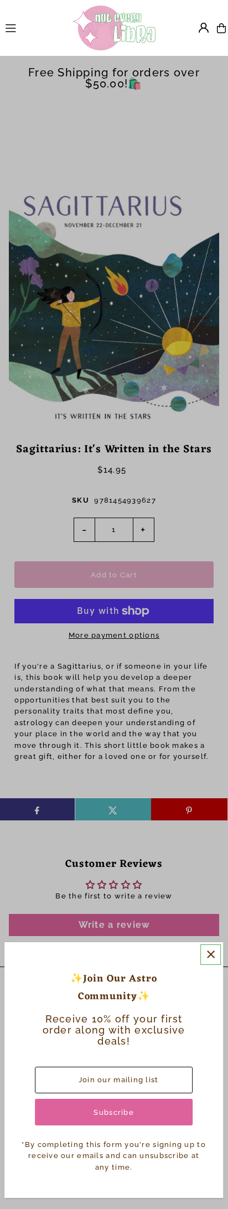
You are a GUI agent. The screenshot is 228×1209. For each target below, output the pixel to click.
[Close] (210, 954)
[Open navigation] (33, 27)
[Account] (204, 28)
